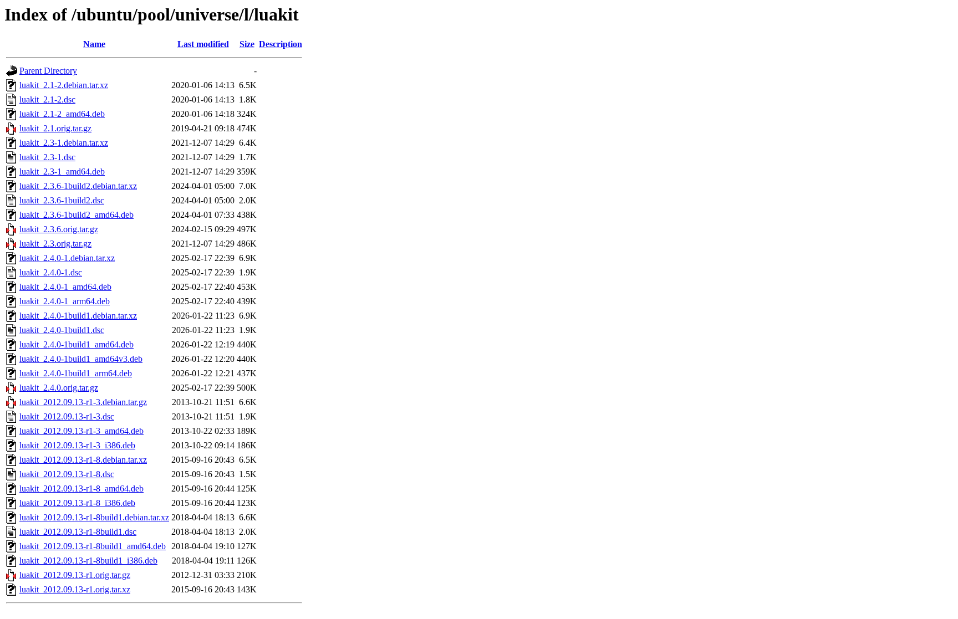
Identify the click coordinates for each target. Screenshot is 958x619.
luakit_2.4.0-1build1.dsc (61, 330)
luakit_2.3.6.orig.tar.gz (58, 229)
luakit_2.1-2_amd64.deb (62, 114)
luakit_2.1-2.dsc (47, 99)
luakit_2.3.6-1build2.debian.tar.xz (78, 186)
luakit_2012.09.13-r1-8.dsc (66, 474)
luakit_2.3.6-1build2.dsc (61, 200)
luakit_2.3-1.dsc (47, 157)
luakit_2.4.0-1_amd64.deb (65, 286)
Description (280, 44)
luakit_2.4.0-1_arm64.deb (64, 301)
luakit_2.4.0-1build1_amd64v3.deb (80, 359)
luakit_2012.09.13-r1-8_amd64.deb (81, 488)
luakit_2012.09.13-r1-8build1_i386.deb (88, 560)
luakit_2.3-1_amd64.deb (62, 171)
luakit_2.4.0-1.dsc (50, 272)
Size (247, 44)
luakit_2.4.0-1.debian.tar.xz (67, 258)
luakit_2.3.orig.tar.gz (55, 243)
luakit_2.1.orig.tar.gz (55, 128)
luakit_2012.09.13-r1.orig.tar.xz (74, 589)
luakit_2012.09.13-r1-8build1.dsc (77, 531)
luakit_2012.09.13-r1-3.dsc (66, 416)
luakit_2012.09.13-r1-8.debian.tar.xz (83, 459)
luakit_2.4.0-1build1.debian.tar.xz (78, 315)
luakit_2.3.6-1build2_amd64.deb (76, 214)
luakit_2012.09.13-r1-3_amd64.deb (81, 431)
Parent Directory (48, 70)
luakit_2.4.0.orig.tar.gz (58, 387)
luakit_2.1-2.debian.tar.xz (63, 85)
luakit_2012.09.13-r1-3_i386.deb (77, 445)
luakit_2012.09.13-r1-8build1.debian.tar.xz (94, 517)
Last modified (203, 44)
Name (94, 44)
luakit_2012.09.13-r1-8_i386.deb (77, 503)
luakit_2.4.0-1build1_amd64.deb (76, 344)
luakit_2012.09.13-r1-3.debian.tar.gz (83, 402)
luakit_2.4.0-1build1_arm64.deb (75, 373)
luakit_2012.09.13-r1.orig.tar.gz (74, 575)
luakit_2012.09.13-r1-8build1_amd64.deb (92, 546)
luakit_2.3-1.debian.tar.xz (63, 142)
